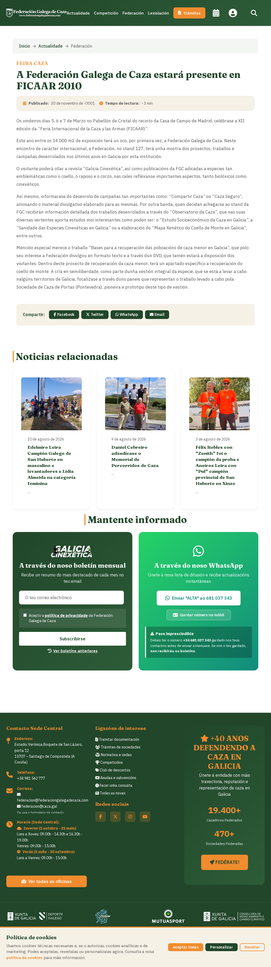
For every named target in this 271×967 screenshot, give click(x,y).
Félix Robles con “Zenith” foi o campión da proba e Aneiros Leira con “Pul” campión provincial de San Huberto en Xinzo (217, 465)
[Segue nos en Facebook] (100, 816)
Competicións (111, 762)
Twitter (97, 314)
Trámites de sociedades (120, 747)
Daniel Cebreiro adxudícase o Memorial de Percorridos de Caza (135, 456)
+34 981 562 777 (31, 778)
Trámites (192, 13)
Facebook (65, 314)
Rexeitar (252, 947)
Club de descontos (114, 770)
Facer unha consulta (115, 785)
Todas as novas (112, 793)
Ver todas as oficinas (50, 881)
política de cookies (24, 957)
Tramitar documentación (118, 739)
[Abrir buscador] (254, 13)
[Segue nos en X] (115, 816)
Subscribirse (72, 638)
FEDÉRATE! (227, 862)
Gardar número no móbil (202, 614)
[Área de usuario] (233, 13)
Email (159, 314)
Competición (106, 13)
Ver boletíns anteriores (75, 650)
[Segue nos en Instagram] (130, 816)
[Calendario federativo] (216, 13)
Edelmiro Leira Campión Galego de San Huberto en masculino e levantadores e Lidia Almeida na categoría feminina (51, 465)
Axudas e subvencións (118, 777)
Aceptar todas (185, 947)
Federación (133, 13)
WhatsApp (129, 314)
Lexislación (158, 13)
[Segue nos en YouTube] (145, 816)
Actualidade (78, 13)
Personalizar (221, 947)
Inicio (24, 46)
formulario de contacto (47, 812)
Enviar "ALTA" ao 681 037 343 (202, 598)
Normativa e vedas (116, 754)
